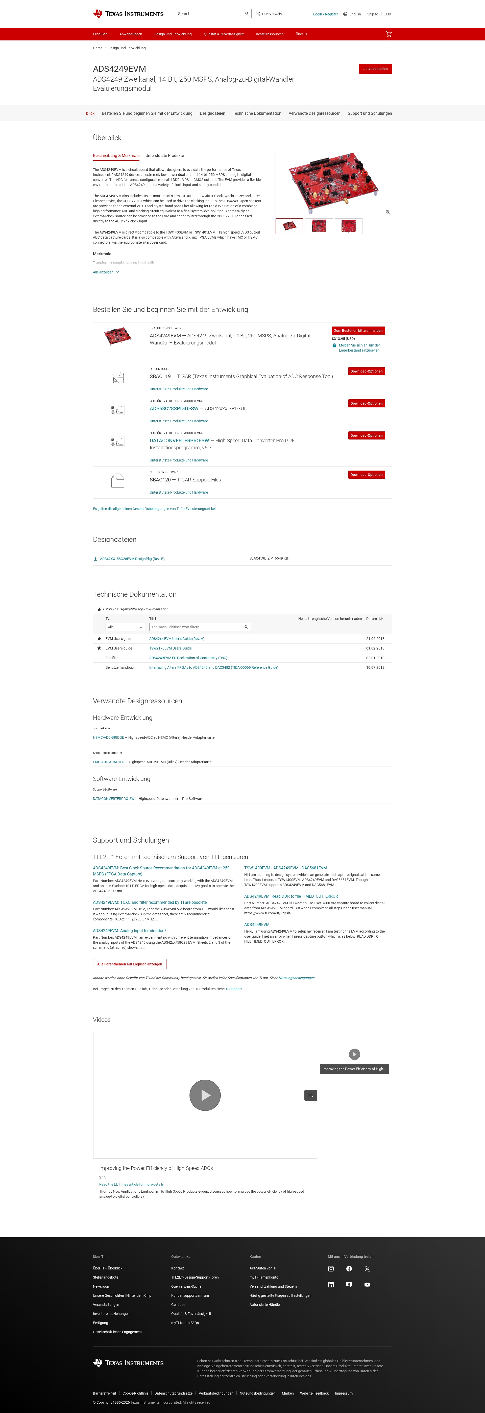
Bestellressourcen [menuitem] (270, 34)
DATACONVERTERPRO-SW (179, 440)
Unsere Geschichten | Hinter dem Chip (122, 1295)
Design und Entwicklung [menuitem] (173, 34)
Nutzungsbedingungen (296, 978)
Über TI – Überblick (107, 1268)
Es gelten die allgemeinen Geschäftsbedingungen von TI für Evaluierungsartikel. (154, 509)
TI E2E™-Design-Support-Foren (195, 1277)
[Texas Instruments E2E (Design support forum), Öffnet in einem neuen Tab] (349, 1286)
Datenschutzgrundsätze (173, 1393)
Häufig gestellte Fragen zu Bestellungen (280, 1295)
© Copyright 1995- (111, 1402)
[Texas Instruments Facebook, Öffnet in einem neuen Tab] (349, 1270)
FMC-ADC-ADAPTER (109, 762)
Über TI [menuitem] (301, 34)
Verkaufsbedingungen (216, 1393)
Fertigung (100, 1323)
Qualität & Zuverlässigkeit (191, 1314)
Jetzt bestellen (375, 69)
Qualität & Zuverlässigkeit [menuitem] (224, 34)
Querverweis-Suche (186, 1286)
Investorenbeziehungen (111, 1314)
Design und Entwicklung (127, 48)
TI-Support (233, 989)
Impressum (344, 1393)
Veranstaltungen (106, 1305)
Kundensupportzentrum (190, 1295)
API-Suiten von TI (263, 1268)
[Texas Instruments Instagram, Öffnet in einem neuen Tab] (331, 1270)
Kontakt (177, 1268)
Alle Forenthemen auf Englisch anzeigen (129, 964)
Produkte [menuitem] (100, 34)
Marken (288, 1393)
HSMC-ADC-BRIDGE (108, 737)
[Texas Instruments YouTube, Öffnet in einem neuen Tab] (367, 1286)
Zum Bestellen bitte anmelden (358, 331)
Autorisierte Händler (265, 1305)
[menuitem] (389, 34)
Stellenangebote (105, 1277)
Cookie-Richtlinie (135, 1393)
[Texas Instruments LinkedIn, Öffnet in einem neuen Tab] (331, 1286)
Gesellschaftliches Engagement (117, 1332)
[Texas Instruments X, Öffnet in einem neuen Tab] (367, 1270)
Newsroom (101, 1286)
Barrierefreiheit (104, 1393)
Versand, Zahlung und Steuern (273, 1286)
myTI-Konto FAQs (185, 1323)
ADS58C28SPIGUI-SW (174, 408)
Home (97, 48)
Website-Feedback (314, 1393)
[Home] (128, 13)
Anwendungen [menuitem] (130, 34)
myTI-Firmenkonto (264, 1277)
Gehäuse (178, 1305)
